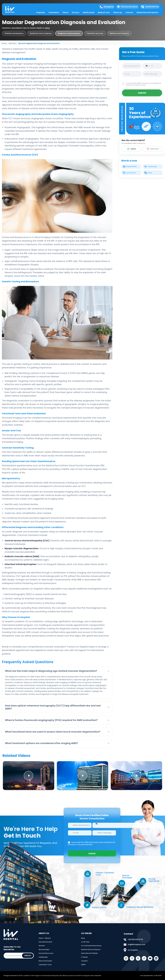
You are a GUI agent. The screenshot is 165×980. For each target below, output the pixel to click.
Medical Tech (104, 12)
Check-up (117, 12)
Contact (129, 12)
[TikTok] (144, 958)
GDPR (83, 964)
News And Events (45, 961)
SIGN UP (27, 955)
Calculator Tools (45, 964)
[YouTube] (150, 958)
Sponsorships (44, 949)
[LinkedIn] (156, 958)
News (150, 173)
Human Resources (46, 953)
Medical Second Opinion (147, 12)
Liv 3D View (85, 942)
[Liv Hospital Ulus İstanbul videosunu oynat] (136, 775)
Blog (83, 938)
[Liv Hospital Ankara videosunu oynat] (28, 775)
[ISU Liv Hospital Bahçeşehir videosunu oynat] (82, 775)
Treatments (53, 12)
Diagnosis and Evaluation (69, 33)
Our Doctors (131, 173)
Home (4, 43)
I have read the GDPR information (137, 83)
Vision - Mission (45, 938)
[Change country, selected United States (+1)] (147, 66)
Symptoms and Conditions (40, 33)
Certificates (43, 957)
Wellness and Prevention (119, 33)
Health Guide (88, 12)
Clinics (65, 12)
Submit (142, 92)
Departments (131, 166)
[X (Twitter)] (138, 958)
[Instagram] (126, 958)
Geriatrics (12, 43)
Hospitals (40, 12)
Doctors (75, 12)
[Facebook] (132, 958)
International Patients (89, 953)
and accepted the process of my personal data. (143, 84)
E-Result (84, 957)
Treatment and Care (95, 33)
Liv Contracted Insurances (91, 945)
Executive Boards (45, 942)
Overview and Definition (14, 33)
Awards (42, 945)
